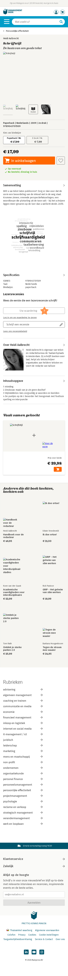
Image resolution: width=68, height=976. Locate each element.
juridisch (8, 739)
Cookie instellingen (49, 934)
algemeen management (17, 695)
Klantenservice (13, 859)
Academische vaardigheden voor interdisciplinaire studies (14, 592)
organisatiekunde (13, 773)
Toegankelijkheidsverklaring (17, 939)
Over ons (60, 939)
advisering (9, 689)
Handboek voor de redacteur (13, 536)
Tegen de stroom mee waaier (52, 648)
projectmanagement (15, 795)
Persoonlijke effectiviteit (17, 31)
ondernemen (11, 767)
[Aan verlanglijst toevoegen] (61, 161)
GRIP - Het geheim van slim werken (53, 591)
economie (9, 711)
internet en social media (17, 728)
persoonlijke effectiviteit (17, 790)
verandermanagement (16, 818)
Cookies (32, 934)
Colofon (11, 934)
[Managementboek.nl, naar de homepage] (12, 13)
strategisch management (18, 812)
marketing (9, 751)
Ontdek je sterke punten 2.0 (12, 648)
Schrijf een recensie (17, 324)
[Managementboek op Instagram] (41, 952)
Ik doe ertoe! (50, 534)
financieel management (17, 717)
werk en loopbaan (13, 823)
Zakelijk (8, 866)
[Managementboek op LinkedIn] (26, 952)
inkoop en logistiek (14, 723)
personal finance (13, 779)
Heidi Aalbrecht (11, 38)
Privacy (21, 934)
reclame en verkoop (14, 807)
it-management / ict (15, 734)
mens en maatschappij (16, 756)
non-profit (9, 762)
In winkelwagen (23, 160)
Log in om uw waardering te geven (20, 317)
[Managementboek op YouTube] (34, 952)
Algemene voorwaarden (47, 930)
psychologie (10, 801)
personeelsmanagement (17, 784)
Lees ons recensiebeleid (15, 331)
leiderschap (10, 745)
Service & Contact (44, 939)
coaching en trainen (14, 700)
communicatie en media (17, 706)
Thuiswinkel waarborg (21, 930)
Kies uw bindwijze (12, 132)
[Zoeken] (61, 22)
